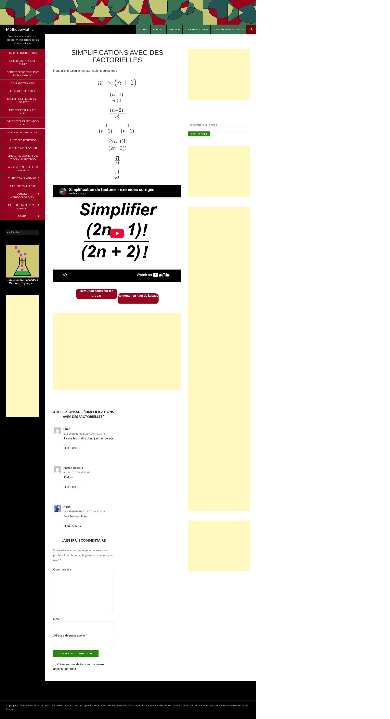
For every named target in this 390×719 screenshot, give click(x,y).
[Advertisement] (117, 351)
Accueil (143, 29)
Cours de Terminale (23, 83)
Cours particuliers (196, 29)
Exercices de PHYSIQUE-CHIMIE (22, 63)
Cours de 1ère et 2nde (23, 91)
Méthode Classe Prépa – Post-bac (22, 207)
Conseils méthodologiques (22, 195)
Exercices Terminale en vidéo (23, 112)
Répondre (74, 448)
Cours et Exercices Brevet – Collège (23, 101)
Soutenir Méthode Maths (228, 29)
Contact (158, 29)
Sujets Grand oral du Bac (22, 132)
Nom (57, 619)
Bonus (22, 216)
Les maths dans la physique (23, 178)
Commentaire (62, 569)
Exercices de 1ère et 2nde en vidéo (22, 123)
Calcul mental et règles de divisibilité (22, 169)
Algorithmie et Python (23, 148)
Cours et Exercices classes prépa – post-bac (23, 74)
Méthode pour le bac (23, 186)
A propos (174, 29)
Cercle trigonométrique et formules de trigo (23, 157)
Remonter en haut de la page (138, 295)
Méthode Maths (19, 29)
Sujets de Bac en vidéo (23, 140)
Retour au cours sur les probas (96, 293)
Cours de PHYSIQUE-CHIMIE (23, 53)
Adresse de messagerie (70, 635)
